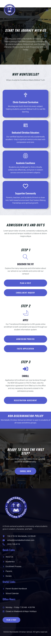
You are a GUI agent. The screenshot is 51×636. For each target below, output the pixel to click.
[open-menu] (47, 10)
